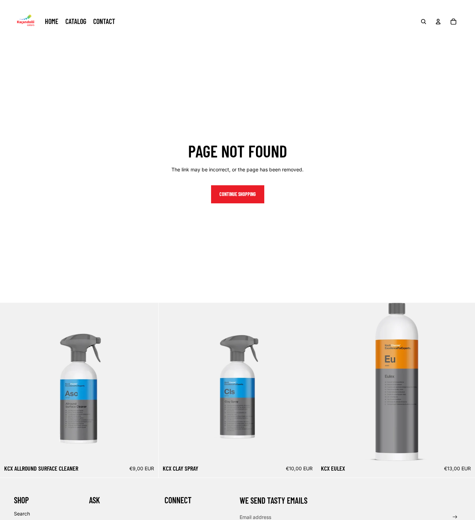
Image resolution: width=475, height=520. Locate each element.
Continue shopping (237, 194)
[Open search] (423, 21)
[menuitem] (51, 21)
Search (22, 514)
